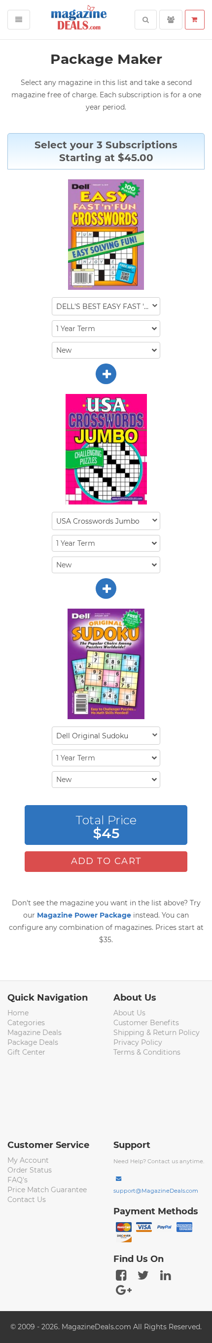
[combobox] (106, 306)
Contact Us (26, 1199)
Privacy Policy (137, 1042)
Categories (26, 1022)
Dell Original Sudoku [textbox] (92, 735)
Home (18, 1012)
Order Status (29, 1170)
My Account (28, 1160)
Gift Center (26, 1052)
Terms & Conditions (146, 1052)
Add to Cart (106, 861)
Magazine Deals (34, 1032)
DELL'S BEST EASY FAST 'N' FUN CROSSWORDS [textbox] (108, 306)
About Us (129, 1012)
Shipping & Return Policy (156, 1032)
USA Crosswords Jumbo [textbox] (98, 521)
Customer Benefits (146, 1022)
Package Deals (32, 1042)
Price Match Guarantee (47, 1189)
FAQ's (17, 1179)
